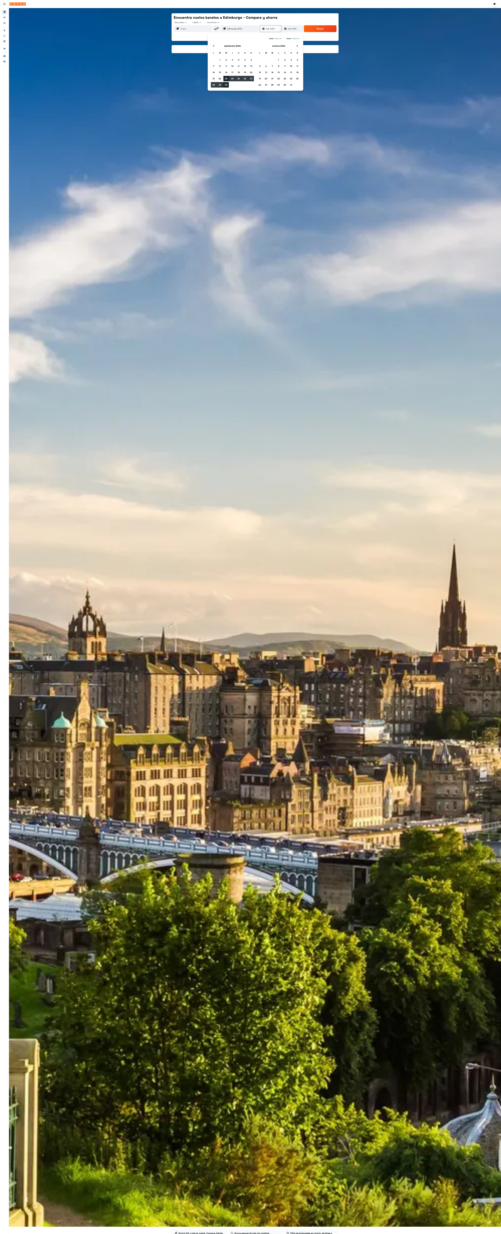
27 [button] (251, 78)
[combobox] (181, 22)
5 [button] (245, 59)
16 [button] (226, 72)
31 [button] (291, 85)
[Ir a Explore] (4, 30)
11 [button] (238, 66)
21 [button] (214, 78)
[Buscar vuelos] (4, 12)
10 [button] (232, 66)
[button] (4, 4)
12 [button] (245, 66)
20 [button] (251, 72)
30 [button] (226, 85)
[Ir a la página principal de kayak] (17, 4)
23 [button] (226, 78)
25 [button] (238, 78)
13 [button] (251, 66)
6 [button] (251, 59)
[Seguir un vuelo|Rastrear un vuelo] (4, 35)
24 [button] (232, 78)
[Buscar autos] (4, 23)
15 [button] (220, 72)
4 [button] (238, 59)
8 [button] (219, 66)
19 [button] (245, 72)
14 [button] (214, 72)
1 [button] (219, 59)
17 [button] (232, 72)
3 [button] (232, 59)
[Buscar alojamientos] (4, 17)
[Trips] (4, 48)
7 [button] (213, 66)
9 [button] (226, 66)
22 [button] (220, 78)
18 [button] (239, 72)
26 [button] (245, 78)
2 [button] (226, 59)
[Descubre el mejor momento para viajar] (4, 41)
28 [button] (213, 85)
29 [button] (220, 85)
